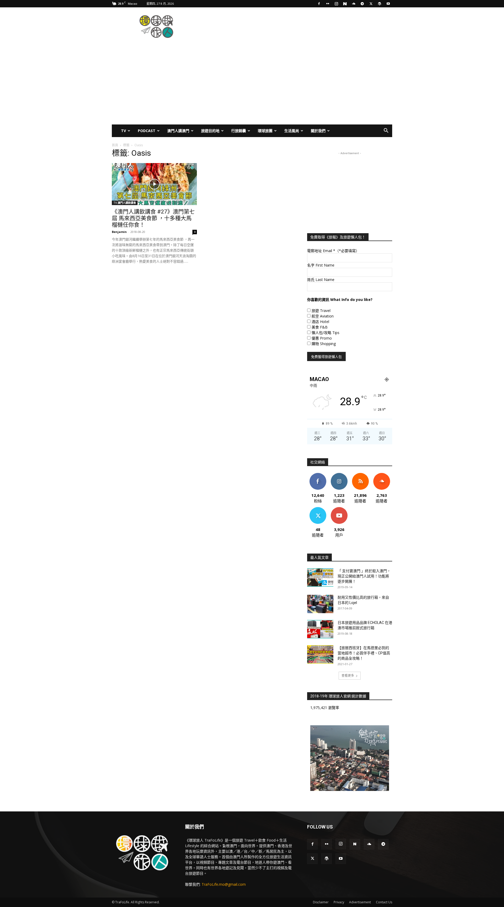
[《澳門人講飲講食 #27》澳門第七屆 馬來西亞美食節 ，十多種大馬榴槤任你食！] (154, 184)
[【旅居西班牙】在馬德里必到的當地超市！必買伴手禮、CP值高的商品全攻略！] (320, 654)
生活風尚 (291, 130)
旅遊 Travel (321, 310)
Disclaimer (321, 902)
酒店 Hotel (320, 321)
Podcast (146, 130)
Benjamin (119, 232)
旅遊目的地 (210, 130)
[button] (386, 131)
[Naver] (345, 3)
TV (123, 130)
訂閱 (339, 509)
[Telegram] (362, 3)
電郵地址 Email (333, 250)
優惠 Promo (322, 338)
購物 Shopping (324, 343)
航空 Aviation (323, 316)
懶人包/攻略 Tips (325, 332)
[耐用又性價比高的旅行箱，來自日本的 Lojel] (320, 604)
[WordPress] (380, 3)
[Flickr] (328, 3)
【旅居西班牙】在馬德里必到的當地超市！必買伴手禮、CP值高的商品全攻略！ (364, 653)
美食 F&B (320, 327)
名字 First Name (320, 265)
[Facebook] (319, 3)
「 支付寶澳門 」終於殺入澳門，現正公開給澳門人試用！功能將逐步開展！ (364, 576)
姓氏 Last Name (320, 279)
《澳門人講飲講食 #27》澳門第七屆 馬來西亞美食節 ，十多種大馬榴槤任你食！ (153, 218)
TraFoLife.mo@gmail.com (224, 884)
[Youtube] (388, 3)
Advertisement (360, 902)
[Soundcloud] (354, 3)
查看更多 (348, 675)
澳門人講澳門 (178, 130)
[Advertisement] (296, 26)
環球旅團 (265, 130)
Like (318, 475)
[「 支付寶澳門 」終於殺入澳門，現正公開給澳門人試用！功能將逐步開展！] (320, 577)
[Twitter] (371, 3)
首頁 (115, 145)
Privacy (339, 902)
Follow (339, 475)
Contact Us (384, 902)
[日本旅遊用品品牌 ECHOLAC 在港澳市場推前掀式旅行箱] (320, 629)
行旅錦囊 (238, 130)
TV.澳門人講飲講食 (124, 203)
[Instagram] (336, 3)
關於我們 (318, 130)
